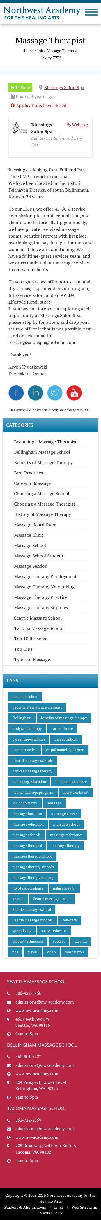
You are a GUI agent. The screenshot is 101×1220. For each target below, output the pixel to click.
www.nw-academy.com (36, 1010)
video (51, 951)
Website (80, 125)
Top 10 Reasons (30, 638)
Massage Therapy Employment (45, 576)
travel (32, 951)
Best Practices (28, 473)
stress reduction (54, 930)
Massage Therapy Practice (40, 597)
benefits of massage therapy (64, 717)
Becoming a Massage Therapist (45, 442)
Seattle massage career (52, 898)
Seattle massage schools (33, 920)
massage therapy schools (33, 866)
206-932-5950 (28, 993)
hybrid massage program (33, 792)
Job (40, 50)
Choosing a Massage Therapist (44, 504)
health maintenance (71, 781)
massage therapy (65, 845)
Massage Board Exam (35, 524)
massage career (64, 813)
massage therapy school (32, 856)
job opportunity (25, 802)
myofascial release (28, 888)
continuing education (29, 781)
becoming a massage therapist (37, 707)
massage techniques (66, 834)
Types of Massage (32, 659)
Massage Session (30, 566)
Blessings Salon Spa (64, 87)
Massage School (30, 545)
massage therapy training (33, 877)
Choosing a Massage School (41, 493)
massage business (27, 813)
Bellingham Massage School (42, 452)
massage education (28, 824)
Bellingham (22, 717)
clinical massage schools (33, 760)
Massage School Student (39, 556)
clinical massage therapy (32, 771)
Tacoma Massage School (38, 628)
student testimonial (28, 941)
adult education (25, 696)
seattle (18, 898)
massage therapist (27, 845)
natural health (64, 888)
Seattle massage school (32, 909)
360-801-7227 (28, 1056)
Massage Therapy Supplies (41, 607)
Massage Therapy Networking (44, 587)
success (59, 941)
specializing (22, 930)
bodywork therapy (27, 728)
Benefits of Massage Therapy (43, 462)
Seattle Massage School (38, 618)
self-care (69, 920)
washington (74, 951)
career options (66, 739)
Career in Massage (32, 483)
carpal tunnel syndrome (65, 749)
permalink (80, 410)
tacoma (81, 941)
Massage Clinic (29, 535)
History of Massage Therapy (42, 514)
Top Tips (23, 649)
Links (59, 1207)
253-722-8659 (28, 1120)
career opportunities (29, 739)
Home (29, 50)
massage (54, 802)
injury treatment (75, 792)
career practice (24, 749)
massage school (66, 824)
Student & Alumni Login (25, 1207)
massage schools (27, 834)
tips (15, 951)
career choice (62, 728)
